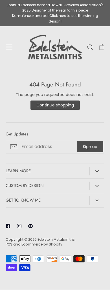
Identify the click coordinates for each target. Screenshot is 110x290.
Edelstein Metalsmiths (56, 239)
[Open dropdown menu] (96, 171)
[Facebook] (8, 226)
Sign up (90, 147)
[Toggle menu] (9, 47)
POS (9, 244)
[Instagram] (19, 226)
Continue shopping (55, 105)
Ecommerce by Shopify (41, 244)
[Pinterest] (30, 226)
